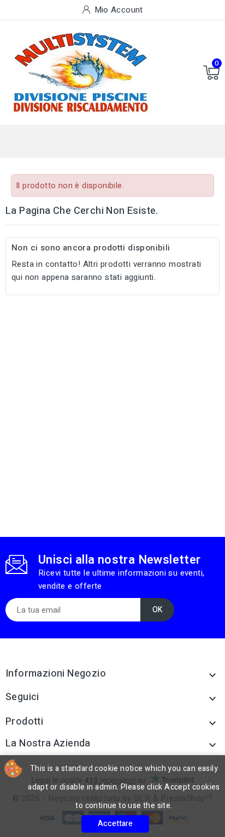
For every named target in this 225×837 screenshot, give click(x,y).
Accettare (115, 823)
